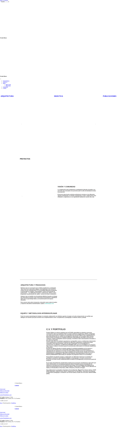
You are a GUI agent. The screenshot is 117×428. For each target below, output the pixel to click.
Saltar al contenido (4, 0)
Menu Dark (8, 18)
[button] (21, 56)
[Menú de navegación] (0, 11)
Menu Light (8, 17)
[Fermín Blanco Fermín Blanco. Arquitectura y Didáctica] (8, 6)
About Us (5, 14)
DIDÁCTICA (58, 29)
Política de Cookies (4, 325)
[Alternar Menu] (23, 15)
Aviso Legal (2, 321)
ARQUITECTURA (7, 29)
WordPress (13, 335)
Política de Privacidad (4, 323)
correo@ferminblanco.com (5, 327)
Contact (4, 20)
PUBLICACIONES (109, 29)
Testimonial (5, 19)
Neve (1, 335)
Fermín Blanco (6, 13)
